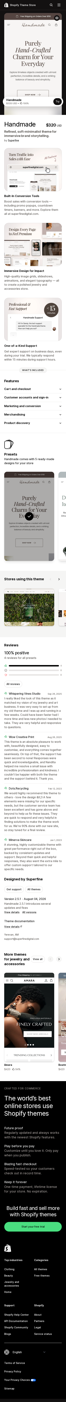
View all (38, 959)
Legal (37, 1327)
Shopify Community (16, 1327)
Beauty (8, 1275)
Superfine (13, 140)
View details (12, 912)
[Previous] (50, 579)
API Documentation (16, 1321)
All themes (33, 889)
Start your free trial (33, 1226)
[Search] (51, 5)
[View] (29, 607)
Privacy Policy (12, 1371)
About (38, 1314)
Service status (43, 1333)
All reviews (13, 683)
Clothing (9, 1269)
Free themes (42, 1275)
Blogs (7, 1333)
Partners (39, 1321)
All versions (29, 912)
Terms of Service (14, 1362)
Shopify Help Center (16, 1314)
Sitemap (9, 1388)
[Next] (59, 579)
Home (7, 1291)
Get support (14, 889)
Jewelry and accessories (11, 1283)
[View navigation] (59, 5)
